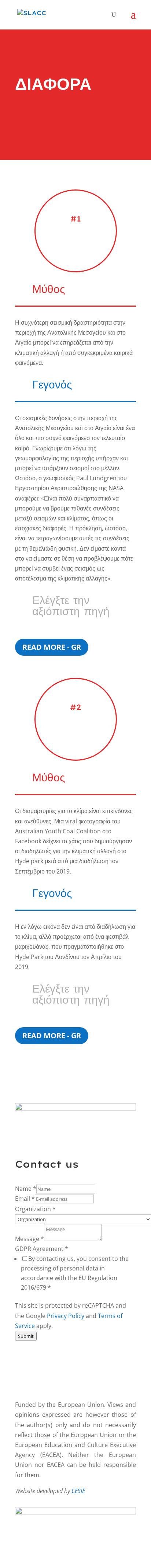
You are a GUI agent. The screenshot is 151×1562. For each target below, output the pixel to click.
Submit (26, 1336)
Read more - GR (51, 647)
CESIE (78, 1491)
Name (25, 1189)
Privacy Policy (65, 1316)
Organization (35, 1209)
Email (25, 1199)
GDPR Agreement (41, 1249)
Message (29, 1239)
